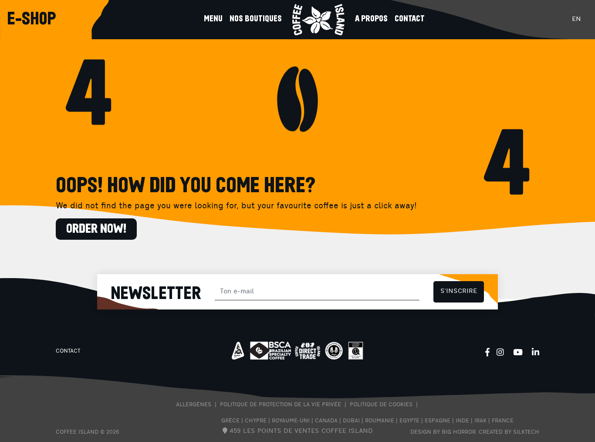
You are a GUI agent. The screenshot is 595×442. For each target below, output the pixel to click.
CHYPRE (256, 421)
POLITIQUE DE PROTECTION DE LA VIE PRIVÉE (280, 405)
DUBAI (351, 421)
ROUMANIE (379, 421)
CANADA (326, 421)
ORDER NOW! (96, 229)
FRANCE (503, 421)
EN (576, 19)
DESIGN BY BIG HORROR (443, 432)
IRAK (480, 421)
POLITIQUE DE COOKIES (381, 405)
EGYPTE (409, 421)
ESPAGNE (437, 421)
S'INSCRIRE (458, 291)
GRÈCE (230, 421)
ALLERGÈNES (193, 405)
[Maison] (318, 19)
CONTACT (68, 351)
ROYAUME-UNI (291, 421)
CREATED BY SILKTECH (509, 432)
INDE (462, 421)
